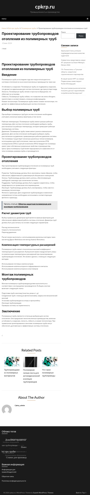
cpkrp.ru (45, 7)
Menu (4, 19)
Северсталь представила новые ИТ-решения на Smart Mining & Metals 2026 (73, 62)
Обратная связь (8, 476)
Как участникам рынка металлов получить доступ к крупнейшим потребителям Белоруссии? (73, 90)
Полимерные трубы (28, 28)
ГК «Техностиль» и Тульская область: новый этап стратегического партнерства (72, 71)
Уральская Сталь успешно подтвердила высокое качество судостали (73, 53)
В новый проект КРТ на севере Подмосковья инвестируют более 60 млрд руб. (72, 81)
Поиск (63, 32)
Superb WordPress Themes (43, 493)
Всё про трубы (13, 28)
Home (4, 28)
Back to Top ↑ (81, 493)
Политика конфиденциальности (14, 481)
